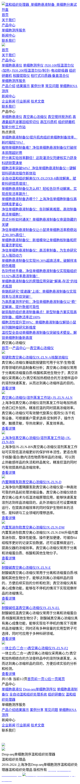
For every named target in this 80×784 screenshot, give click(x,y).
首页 (5, 15)
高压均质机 (48, 122)
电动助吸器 (59, 70)
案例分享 (37, 86)
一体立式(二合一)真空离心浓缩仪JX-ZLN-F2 (35, 648)
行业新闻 (23, 101)
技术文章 (37, 101)
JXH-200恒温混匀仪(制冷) (31, 70)
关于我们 (8, 20)
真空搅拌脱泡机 (60, 117)
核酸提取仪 (21, 76)
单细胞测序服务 (14, 30)
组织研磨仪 (56, 694)
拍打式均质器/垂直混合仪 (50, 76)
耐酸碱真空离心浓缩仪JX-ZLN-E (26, 567)
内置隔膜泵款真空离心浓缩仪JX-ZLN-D (31, 482)
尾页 (61, 679)
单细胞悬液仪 (12, 65)
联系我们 (8, 40)
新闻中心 (8, 35)
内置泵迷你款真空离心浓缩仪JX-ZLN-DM (33, 527)
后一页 (53, 679)
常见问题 (52, 86)
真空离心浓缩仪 (35, 117)
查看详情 (8, 388)
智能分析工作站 (14, 127)
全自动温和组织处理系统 (28, 694)
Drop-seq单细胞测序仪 (39, 689)
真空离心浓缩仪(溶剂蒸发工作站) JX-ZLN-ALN (37, 397)
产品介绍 (8, 86)
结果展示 (23, 86)
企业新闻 (8, 101)
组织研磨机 (66, 122)
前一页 (39, 679)
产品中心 (8, 25)
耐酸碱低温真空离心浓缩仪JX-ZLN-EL (31, 608)
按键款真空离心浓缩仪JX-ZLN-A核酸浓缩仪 (35, 357)
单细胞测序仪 (33, 65)
